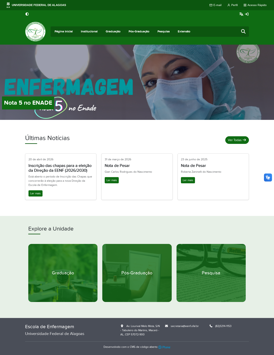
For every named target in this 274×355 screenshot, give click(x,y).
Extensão (184, 31)
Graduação (113, 31)
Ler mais (35, 193)
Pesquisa (163, 31)
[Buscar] (243, 31)
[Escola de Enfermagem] (35, 32)
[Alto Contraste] (27, 14)
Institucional (89, 31)
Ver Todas (235, 140)
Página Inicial (64, 31)
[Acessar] (247, 14)
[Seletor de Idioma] (242, 14)
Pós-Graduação (139, 31)
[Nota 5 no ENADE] (137, 82)
